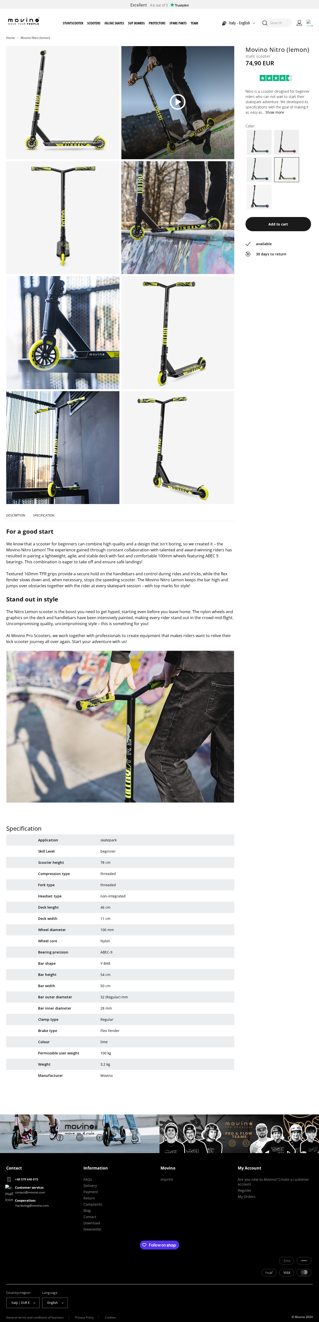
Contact (89, 1216)
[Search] (265, 23)
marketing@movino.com (32, 1205)
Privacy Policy (84, 1317)
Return (89, 1198)
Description (15, 515)
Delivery (90, 1185)
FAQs (87, 1179)
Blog (87, 1210)
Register (244, 1190)
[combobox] (276, 22)
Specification (43, 515)
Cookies (110, 1317)
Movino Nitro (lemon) (35, 38)
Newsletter (92, 1229)
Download (91, 1223)
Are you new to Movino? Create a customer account (273, 1181)
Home (10, 38)
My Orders (246, 1196)
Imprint (166, 1179)
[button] (73, 23)
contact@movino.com (30, 1192)
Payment (90, 1191)
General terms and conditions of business (35, 1317)
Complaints (92, 1204)
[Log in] (299, 23)
